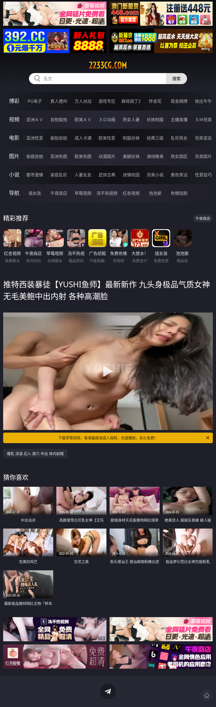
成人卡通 (83, 138)
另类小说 (155, 175)
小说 (14, 174)
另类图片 (203, 156)
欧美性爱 (107, 138)
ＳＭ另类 (203, 119)
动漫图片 (107, 156)
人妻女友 (83, 175)
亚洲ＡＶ (34, 119)
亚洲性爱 (34, 138)
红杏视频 (131, 193)
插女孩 (34, 193)
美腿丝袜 (131, 156)
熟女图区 (179, 156)
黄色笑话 (179, 175)
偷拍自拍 (58, 138)
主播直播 (179, 119)
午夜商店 (58, 193)
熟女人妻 (131, 119)
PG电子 (35, 101)
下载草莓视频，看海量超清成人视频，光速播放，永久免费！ (108, 437)
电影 (14, 137)
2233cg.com (108, 65)
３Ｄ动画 (107, 119)
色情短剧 (179, 193)
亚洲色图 (58, 156)
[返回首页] (206, 695)
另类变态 (203, 138)
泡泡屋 (155, 193)
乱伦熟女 (179, 138)
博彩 (14, 101)
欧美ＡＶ (83, 119)
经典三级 (155, 138)
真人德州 (58, 101)
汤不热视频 (106, 193)
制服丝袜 (131, 138)
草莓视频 (83, 193)
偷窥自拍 (34, 156)
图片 (14, 156)
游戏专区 (107, 101)
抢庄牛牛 (203, 101)
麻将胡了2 (131, 101)
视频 (14, 119)
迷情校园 (131, 175)
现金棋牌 (179, 101)
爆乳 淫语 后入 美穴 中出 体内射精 (35, 453)
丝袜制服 (155, 119)
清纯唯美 (155, 156)
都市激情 (34, 175)
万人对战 (83, 101)
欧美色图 (83, 156)
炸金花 (155, 101)
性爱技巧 (203, 175)
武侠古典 (107, 175)
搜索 (176, 78)
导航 (14, 193)
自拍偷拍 (58, 119)
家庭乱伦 (58, 175)
